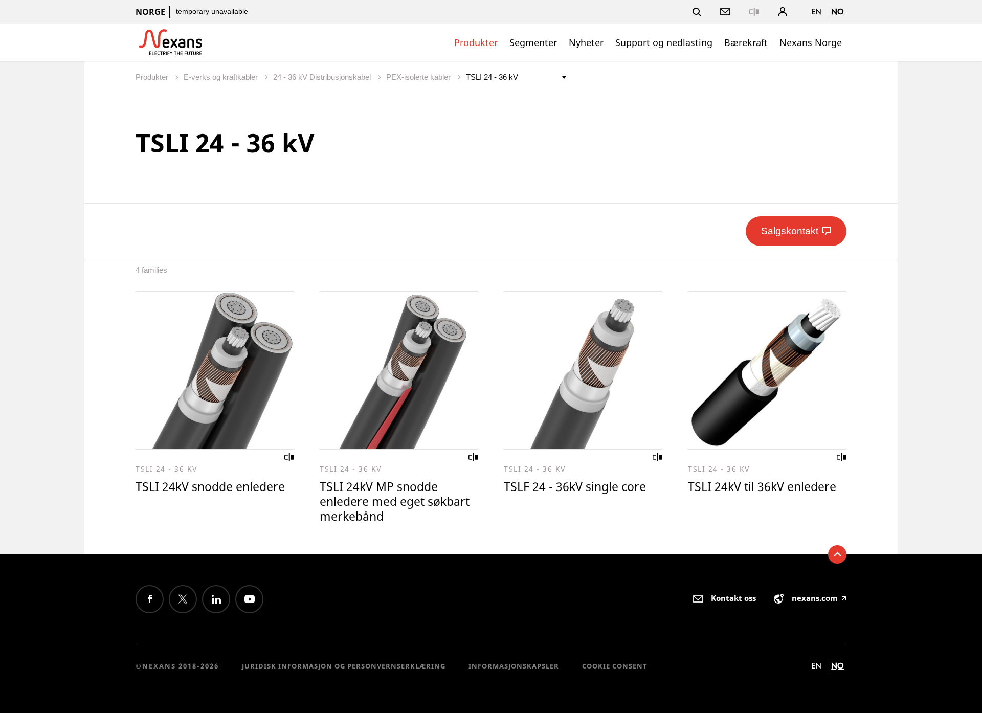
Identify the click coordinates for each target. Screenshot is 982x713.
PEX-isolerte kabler (419, 77)
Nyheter (586, 42)
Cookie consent (615, 666)
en (816, 11)
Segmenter (533, 42)
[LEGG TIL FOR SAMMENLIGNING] (289, 457)
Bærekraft (746, 42)
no (837, 11)
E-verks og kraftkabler (222, 77)
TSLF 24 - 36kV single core (575, 486)
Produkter (476, 42)
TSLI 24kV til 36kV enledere (762, 486)
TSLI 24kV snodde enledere (210, 486)
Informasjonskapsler (513, 666)
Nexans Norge (810, 42)
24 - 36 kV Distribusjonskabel (323, 77)
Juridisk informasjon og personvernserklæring (343, 666)
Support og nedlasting (663, 42)
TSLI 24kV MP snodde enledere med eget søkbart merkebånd (395, 501)
